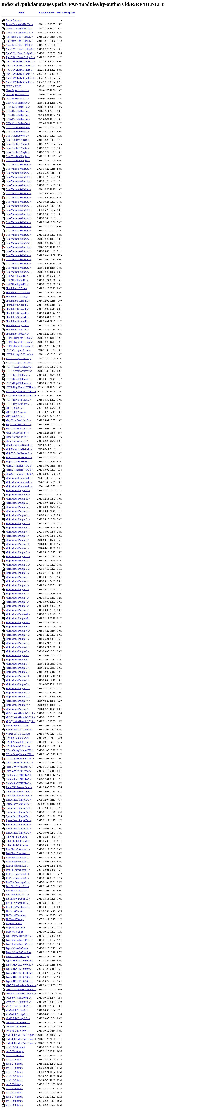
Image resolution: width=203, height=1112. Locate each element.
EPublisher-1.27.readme (18, 292)
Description (68, 12)
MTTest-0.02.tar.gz (15, 416)
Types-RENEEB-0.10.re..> (19, 977)
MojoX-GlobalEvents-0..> (19, 453)
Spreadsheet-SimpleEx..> (18, 799)
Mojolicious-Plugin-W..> (18, 700)
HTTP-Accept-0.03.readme (19, 354)
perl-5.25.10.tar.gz (15, 1051)
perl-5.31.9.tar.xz (14, 1072)
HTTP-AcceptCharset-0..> (19, 362)
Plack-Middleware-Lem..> (19, 787)
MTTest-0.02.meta (15, 408)
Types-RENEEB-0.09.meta (19, 960)
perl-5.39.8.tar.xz (14, 1105)
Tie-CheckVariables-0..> (18, 898)
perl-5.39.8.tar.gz (14, 1100)
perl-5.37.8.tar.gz (14, 1092)
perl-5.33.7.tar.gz (14, 1076)
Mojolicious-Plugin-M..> (18, 614)
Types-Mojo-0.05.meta (17, 948)
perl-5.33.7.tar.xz (14, 1080)
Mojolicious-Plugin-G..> (18, 552)
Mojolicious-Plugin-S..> (18, 663)
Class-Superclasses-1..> (17, 90)
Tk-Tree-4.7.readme (16, 915)
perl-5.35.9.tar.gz (14, 1084)
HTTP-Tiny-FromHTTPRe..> (21, 387)
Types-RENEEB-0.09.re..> (19, 964)
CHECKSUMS (13, 86)
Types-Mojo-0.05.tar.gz (17, 956)
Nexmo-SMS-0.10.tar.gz (18, 733)
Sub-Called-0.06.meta (16, 837)
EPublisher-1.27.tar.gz (17, 296)
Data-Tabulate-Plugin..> (18, 139)
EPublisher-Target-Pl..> (17, 325)
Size (59, 12)
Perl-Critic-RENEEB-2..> (19, 775)
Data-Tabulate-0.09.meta (18, 127)
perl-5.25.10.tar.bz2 (15, 1047)
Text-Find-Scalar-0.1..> (17, 886)
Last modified (46, 12)
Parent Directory (14, 20)
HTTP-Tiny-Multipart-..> (18, 399)
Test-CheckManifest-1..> (18, 849)
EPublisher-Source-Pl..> (18, 300)
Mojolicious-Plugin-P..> (17, 651)
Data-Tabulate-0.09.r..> (17, 131)
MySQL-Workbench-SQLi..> (20, 713)
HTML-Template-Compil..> (20, 337)
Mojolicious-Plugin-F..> (17, 527)
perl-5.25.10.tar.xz (15, 1055)
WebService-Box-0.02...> (18, 997)
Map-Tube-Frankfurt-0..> (18, 420)
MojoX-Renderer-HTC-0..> (20, 465)
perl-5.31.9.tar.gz (14, 1067)
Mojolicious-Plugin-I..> (17, 577)
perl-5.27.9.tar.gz (14, 1059)
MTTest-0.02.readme (16, 412)
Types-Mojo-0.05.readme (18, 952)
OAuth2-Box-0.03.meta (17, 738)
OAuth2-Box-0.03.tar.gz (18, 746)
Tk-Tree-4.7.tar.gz (15, 919)
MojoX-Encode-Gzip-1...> (19, 445)
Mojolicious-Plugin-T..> (18, 676)
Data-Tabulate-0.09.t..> (17, 135)
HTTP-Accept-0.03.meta (18, 350)
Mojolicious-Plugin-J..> (17, 589)
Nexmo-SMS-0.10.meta (17, 725)
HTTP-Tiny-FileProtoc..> (18, 375)
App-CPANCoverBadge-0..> (20, 49)
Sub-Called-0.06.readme (18, 841)
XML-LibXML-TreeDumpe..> (21, 1034)
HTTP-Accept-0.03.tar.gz (18, 358)
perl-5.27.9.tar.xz (14, 1063)
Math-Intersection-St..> (17, 432)
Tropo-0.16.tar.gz (14, 931)
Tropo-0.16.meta (14, 923)
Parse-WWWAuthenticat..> (19, 762)
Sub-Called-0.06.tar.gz (17, 845)
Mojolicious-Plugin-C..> (18, 502)
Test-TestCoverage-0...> (18, 874)
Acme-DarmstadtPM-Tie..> (19, 24)
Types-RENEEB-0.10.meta (19, 973)
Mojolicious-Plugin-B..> (18, 490)
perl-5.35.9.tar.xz (14, 1088)
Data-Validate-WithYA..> (18, 164)
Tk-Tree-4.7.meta (14, 911)
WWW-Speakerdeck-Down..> (21, 985)
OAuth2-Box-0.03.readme (19, 742)
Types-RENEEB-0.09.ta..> (19, 968)
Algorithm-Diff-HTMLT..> (19, 36)
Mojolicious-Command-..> (19, 478)
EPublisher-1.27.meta (16, 288)
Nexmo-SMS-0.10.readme (19, 729)
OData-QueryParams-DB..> (20, 750)
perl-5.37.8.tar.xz (14, 1096)
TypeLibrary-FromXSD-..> (19, 935)
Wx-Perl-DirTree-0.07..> (18, 1022)
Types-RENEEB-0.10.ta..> (19, 981)
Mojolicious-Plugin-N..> (18, 626)
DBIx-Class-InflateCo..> (18, 102)
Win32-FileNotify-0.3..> (18, 1010)
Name (21, 12)
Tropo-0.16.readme (15, 927)
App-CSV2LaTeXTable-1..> (20, 61)
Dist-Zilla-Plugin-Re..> (17, 276)
